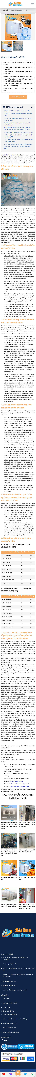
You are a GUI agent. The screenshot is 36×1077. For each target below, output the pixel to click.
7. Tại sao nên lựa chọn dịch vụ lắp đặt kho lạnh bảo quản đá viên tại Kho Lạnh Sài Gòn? (18, 146)
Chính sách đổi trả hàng (11, 1032)
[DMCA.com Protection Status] (26, 1045)
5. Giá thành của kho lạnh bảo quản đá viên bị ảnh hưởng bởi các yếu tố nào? (17, 128)
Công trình (6, 1007)
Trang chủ (4, 10)
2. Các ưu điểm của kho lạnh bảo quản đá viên (18, 114)
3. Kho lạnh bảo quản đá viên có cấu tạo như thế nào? (17, 119)
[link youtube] (5, 1040)
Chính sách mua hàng (10, 1014)
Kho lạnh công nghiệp (10, 1003)
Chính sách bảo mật (9, 1027)
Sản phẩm (6, 998)
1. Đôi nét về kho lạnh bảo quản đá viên (17, 111)
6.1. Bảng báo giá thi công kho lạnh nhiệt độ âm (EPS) (18, 136)
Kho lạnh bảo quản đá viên (10, 155)
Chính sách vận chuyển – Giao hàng (15, 1019)
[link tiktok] (7, 1040)
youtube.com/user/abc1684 (20, 786)
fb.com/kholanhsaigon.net (20, 784)
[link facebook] (2, 1040)
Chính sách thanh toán (10, 1023)
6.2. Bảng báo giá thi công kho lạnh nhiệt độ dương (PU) (19, 140)
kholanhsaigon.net (16, 781)
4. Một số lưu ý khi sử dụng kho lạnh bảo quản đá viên (17, 124)
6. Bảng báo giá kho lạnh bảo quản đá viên (18, 132)
